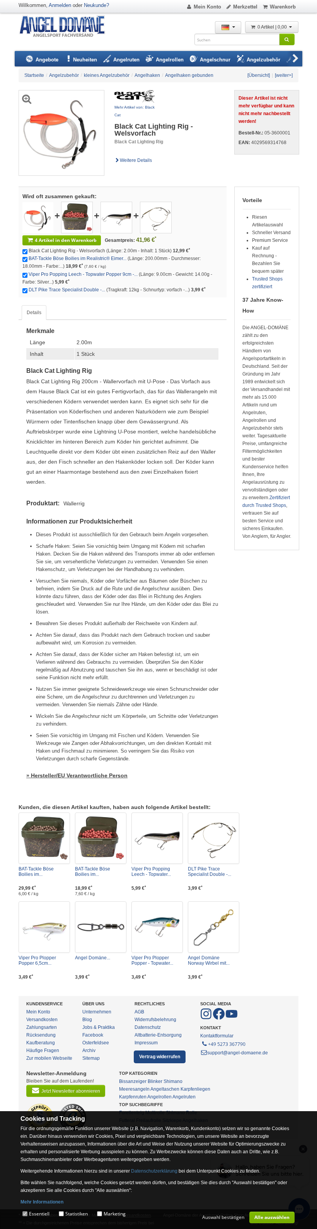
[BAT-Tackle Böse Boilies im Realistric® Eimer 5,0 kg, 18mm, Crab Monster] (44, 838)
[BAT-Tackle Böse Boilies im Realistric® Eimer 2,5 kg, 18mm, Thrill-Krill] (77, 217)
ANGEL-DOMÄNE (66, 27)
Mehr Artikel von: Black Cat (134, 111)
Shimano (173, 1081)
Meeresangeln (134, 1089)
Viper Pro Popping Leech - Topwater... (151, 871)
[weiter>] (284, 75)
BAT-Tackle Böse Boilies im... (36, 871)
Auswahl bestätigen (223, 1217)
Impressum (146, 1042)
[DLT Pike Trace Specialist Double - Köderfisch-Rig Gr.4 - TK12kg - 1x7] (156, 217)
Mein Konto (207, 7)
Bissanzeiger (133, 1081)
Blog (87, 1019)
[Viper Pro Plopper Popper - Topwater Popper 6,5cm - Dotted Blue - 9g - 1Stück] (157, 927)
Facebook (92, 1035)
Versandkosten (42, 1019)
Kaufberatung (40, 1042)
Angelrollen (159, 1097)
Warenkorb (283, 7)
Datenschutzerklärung (154, 1171)
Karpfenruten (133, 1097)
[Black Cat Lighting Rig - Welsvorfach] (37, 217)
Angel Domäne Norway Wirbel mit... (209, 960)
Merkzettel (245, 7)
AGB (139, 1012)
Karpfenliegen (195, 1089)
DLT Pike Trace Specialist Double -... (67, 289)
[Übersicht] (258, 75)
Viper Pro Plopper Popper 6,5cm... (37, 960)
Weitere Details (136, 160)
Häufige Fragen (42, 1050)
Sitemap (91, 1058)
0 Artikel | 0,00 (272, 27)
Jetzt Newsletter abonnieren (70, 1091)
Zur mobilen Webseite (49, 1058)
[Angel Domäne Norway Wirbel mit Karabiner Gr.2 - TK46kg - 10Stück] (213, 927)
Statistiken (76, 1213)
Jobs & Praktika (98, 1027)
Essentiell (39, 1213)
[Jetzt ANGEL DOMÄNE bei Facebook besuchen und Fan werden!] (206, 1018)
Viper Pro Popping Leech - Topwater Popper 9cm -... (83, 274)
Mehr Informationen (41, 1202)
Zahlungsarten (41, 1027)
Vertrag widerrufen (159, 1056)
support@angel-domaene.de (237, 1053)
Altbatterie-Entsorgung (158, 1035)
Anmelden (60, 5)
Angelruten (184, 1097)
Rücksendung (41, 1035)
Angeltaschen (164, 1089)
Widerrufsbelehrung (155, 1019)
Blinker (155, 1081)
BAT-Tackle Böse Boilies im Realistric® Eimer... (77, 258)
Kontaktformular (216, 1036)
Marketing (115, 1213)
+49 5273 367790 (226, 1044)
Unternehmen (96, 1012)
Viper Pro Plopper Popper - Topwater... (152, 960)
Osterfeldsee (95, 1042)
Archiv (88, 1050)
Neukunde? (96, 5)
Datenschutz (148, 1027)
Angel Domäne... (92, 957)
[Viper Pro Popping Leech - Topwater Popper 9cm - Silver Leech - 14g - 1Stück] (116, 217)
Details (34, 312)
